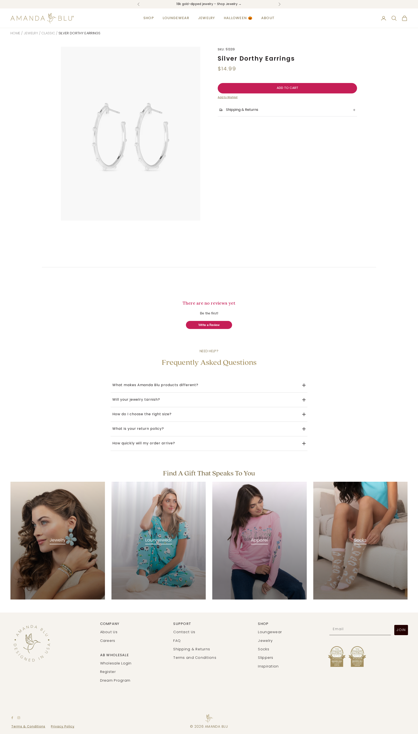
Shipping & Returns (191, 649)
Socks (360, 540)
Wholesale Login (116, 663)
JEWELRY (206, 18)
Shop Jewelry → (229, 4)
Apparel (259, 540)
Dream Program (115, 681)
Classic (48, 33)
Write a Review (209, 325)
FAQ (177, 641)
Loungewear (158, 540)
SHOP (148, 18)
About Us (109, 632)
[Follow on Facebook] (12, 717)
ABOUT (268, 18)
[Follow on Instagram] (18, 717)
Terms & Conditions (28, 726)
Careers (107, 641)
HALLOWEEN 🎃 (238, 18)
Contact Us (184, 632)
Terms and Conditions (194, 658)
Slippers (265, 658)
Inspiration (268, 666)
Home (15, 33)
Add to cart (287, 88)
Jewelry (31, 33)
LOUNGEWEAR (176, 18)
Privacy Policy (62, 726)
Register (108, 672)
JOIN (401, 630)
